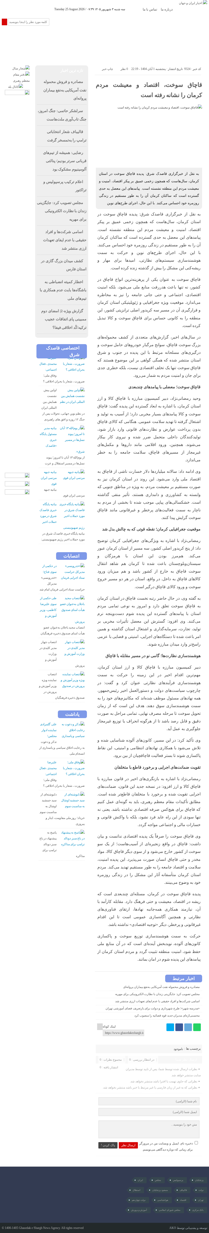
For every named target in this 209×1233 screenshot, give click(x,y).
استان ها (166, 53)
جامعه (57, 37)
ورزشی (39, 37)
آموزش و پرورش (139, 1210)
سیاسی (139, 37)
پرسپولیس (178, 1180)
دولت (201, 1190)
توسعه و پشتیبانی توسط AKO (188, 1228)
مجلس (158, 1180)
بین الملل (18, 37)
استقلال (136, 1190)
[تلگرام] (188, 1027)
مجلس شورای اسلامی (169, 1210)
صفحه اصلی (163, 37)
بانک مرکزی (198, 1210)
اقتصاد (183, 1200)
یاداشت (72, 714)
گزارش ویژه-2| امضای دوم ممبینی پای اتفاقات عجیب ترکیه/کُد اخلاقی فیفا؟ (63, 319)
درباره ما (167, 9)
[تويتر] (170, 1027)
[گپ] (21, 9)
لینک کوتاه (109, 1026)
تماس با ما (150, 9)
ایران (140, 1180)
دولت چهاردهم (139, 1200)
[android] (39, 1184)
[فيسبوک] (179, 1027)
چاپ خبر (107, 69)
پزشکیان (199, 1180)
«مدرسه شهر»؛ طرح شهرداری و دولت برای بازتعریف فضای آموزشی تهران (153, 1008)
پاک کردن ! (108, 1145)
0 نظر (124, 69)
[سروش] (28, 9)
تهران (201, 1200)
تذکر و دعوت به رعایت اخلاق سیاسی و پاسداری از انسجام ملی (62, 747)
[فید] (49, 9)
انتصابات (71, 556)
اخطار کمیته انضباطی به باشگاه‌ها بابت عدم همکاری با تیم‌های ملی (63, 290)
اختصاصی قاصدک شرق (63, 351)
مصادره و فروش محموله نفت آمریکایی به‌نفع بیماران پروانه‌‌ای (161, 987)
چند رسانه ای (140, 53)
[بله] (35, 9)
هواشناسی (162, 1200)
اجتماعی (118, 37)
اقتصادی (96, 37)
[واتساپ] (197, 1027)
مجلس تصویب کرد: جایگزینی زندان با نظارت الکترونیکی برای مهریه (157, 994)
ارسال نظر (128, 1145)
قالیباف (183, 1190)
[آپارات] (14, 9)
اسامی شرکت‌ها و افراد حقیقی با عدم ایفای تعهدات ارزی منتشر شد (157, 1001)
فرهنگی (76, 37)
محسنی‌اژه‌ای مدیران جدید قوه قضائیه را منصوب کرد (167, 1015)
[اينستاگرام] (7, 9)
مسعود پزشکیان (160, 1190)
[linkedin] (42, 9)
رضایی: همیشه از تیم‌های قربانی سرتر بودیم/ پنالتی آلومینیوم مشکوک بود (64, 161)
